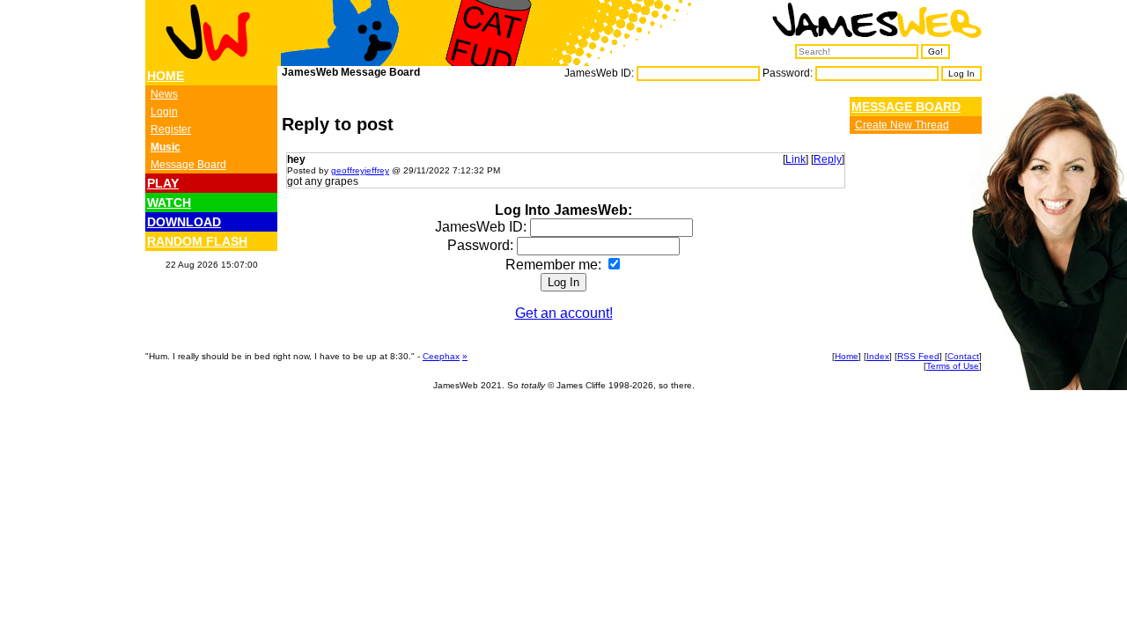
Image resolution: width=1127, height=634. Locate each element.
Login (164, 112)
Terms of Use (952, 366)
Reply (828, 159)
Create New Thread (902, 125)
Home (846, 356)
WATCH (169, 202)
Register (171, 129)
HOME (165, 76)
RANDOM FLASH (197, 241)
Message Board (188, 164)
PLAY (163, 183)
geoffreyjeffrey (360, 170)
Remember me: (555, 264)
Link (795, 159)
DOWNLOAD (184, 222)
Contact (963, 356)
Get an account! (564, 313)
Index (877, 356)
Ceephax (441, 356)
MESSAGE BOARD (906, 107)
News (164, 94)
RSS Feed (918, 356)
